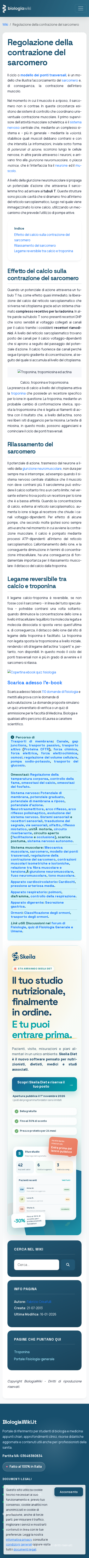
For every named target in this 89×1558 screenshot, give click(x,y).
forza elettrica (24, 753)
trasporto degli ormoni (29, 916)
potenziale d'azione (27, 805)
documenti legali (24, 1549)
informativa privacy (18, 1539)
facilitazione (22, 837)
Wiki (5, 24)
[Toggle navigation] (81, 8)
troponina (18, 393)
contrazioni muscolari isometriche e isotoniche (43, 861)
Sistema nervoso (25, 793)
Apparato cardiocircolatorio (34, 882)
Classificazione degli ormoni (47, 913)
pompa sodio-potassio (30, 761)
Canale (62, 741)
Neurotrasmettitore (27, 809)
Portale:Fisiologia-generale (34, 1359)
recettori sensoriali (26, 821)
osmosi (16, 757)
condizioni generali (19, 1544)
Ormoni (16, 913)
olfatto (55, 825)
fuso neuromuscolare (28, 875)
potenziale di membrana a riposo (37, 801)
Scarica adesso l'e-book (34, 683)
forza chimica (65, 749)
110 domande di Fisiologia (60, 692)
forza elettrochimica (59, 753)
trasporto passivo (44, 745)
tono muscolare (61, 875)
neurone (61, 165)
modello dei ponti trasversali (43, 75)
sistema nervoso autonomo (50, 841)
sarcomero (70, 80)
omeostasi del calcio (38, 782)
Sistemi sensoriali (54, 817)
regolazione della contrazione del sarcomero (35, 857)
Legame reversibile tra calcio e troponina (43, 251)
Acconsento (69, 1492)
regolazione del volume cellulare (50, 757)
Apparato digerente (27, 902)
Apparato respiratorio (29, 892)
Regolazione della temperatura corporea (35, 776)
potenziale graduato (47, 797)
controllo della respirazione (53, 896)
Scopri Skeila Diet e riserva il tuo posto (41, 1084)
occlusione (46, 837)
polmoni (54, 892)
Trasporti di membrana (32, 741)
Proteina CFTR (36, 749)
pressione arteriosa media (32, 886)
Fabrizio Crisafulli (39, 1302)
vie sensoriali (36, 825)
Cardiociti (67, 882)
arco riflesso (56, 809)
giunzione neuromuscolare (42, 468)
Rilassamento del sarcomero (35, 245)
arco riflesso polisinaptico (43, 811)
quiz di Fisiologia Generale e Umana (42, 929)
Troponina (22, 1352)
